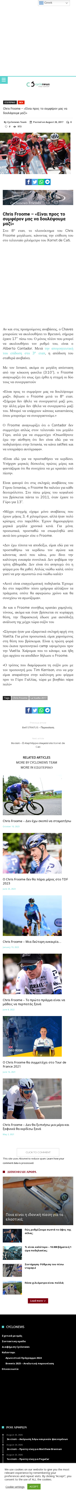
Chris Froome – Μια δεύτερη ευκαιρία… (32, 942)
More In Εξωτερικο (37, 767)
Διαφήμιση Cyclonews (16, 1346)
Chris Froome (20, 698)
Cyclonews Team (17, 122)
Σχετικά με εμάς (12, 1335)
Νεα (21, 102)
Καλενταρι (8, 1352)
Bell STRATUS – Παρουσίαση (38, 725)
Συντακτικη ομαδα (14, 1341)
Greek (48, 2)
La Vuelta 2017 (38, 698)
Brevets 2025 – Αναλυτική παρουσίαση (30, 1363)
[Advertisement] (38, 287)
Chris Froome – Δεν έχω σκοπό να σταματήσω (37, 821)
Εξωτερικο (10, 102)
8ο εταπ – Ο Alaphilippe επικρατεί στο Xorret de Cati (38, 742)
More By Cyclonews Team (36, 762)
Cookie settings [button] (15, 1486)
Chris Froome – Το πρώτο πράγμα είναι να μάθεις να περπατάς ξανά (34, 1002)
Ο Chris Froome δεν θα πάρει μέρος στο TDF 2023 (35, 881)
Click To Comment (38, 1152)
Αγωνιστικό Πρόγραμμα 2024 (24, 1358)
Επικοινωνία (10, 1369)
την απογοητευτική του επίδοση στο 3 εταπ (38, 351)
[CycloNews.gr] (38, 80)
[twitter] (35, 182)
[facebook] (28, 182)
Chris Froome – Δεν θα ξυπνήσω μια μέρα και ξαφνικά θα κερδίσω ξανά (36, 1127)
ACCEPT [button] (34, 1486)
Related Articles (36, 757)
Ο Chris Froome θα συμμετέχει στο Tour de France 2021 (34, 1064)
